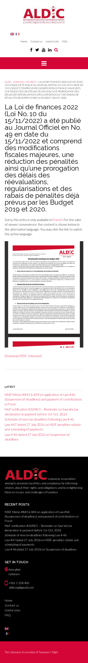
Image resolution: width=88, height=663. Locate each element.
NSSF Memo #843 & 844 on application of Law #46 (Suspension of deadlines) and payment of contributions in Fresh (43, 399)
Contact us (36, 41)
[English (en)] (12, 33)
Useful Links (52, 41)
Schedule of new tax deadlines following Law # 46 (39, 419)
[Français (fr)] (17, 33)
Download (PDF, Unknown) (23, 356)
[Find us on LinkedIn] (49, 49)
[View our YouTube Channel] (43, 49)
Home (24, 41)
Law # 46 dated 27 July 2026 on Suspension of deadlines (41, 549)
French (57, 220)
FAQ (64, 41)
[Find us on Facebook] (31, 49)
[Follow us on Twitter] (37, 49)
